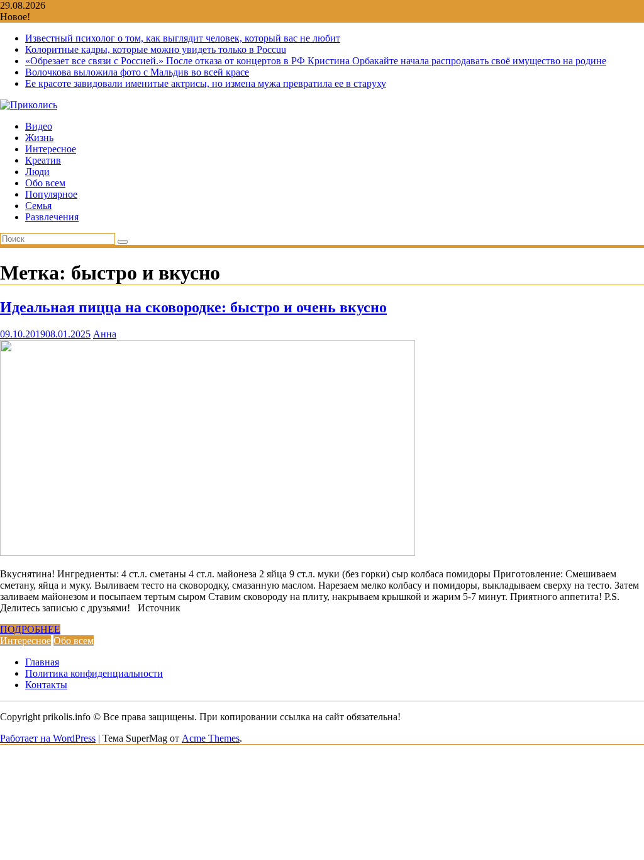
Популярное (51, 194)
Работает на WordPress (48, 738)
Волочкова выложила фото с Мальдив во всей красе (137, 72)
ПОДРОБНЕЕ (30, 629)
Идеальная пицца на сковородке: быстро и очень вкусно (193, 307)
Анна (104, 334)
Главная (42, 662)
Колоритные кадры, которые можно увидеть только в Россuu (155, 49)
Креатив (43, 160)
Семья (38, 205)
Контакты (46, 684)
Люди (37, 171)
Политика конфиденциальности (94, 673)
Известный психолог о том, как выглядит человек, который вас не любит (182, 38)
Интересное (50, 149)
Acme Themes (211, 738)
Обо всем (45, 183)
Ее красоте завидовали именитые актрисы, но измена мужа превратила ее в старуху (205, 83)
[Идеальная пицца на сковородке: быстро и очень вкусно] (207, 552)
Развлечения (52, 217)
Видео (38, 126)
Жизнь (39, 137)
